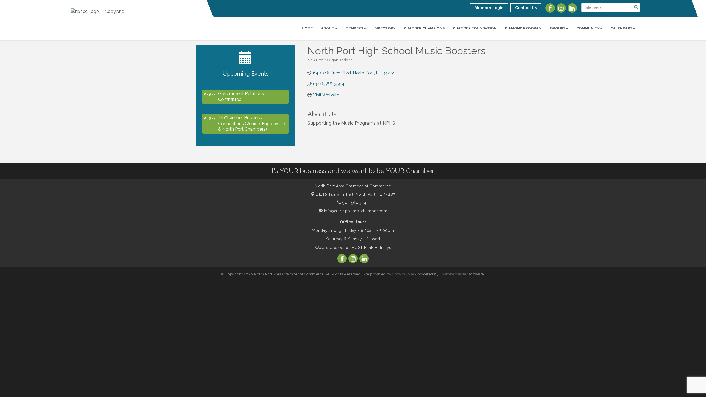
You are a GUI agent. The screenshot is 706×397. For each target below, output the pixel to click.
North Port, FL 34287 (355, 194)
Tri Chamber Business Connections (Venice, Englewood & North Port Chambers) (251, 121)
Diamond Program (523, 28)
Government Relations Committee (241, 94)
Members (354, 28)
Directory (384, 28)
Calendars (621, 28)
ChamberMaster (454, 274)
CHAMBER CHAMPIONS (424, 28)
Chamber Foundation (475, 28)
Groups (557, 28)
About (328, 28)
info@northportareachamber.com (355, 211)
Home (307, 28)
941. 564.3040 (355, 202)
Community (588, 28)
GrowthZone (403, 274)
